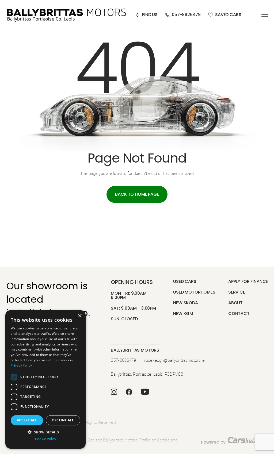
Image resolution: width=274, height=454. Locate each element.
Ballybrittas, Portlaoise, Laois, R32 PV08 (147, 374)
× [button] (80, 316)
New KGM (183, 313)
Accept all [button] (27, 420)
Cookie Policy (45, 439)
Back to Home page (137, 194)
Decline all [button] (63, 420)
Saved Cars (228, 15)
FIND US (150, 15)
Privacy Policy (21, 365)
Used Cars (184, 281)
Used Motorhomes (194, 292)
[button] (45, 431)
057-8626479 (186, 15)
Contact (239, 313)
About (235, 303)
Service (236, 292)
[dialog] (45, 379)
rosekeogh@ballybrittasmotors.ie (174, 360)
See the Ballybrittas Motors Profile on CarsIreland (132, 440)
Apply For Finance (248, 281)
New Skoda (185, 303)
